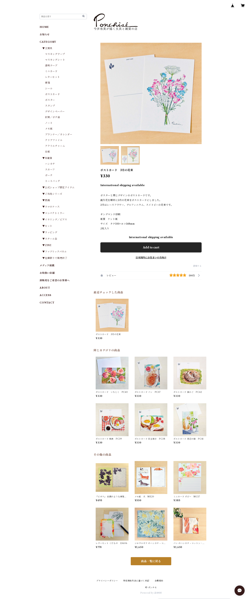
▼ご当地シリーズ (52, 193)
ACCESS (45, 295)
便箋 (47, 82)
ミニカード (51, 71)
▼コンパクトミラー (53, 213)
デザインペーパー (55, 111)
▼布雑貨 (47, 158)
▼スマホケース (51, 206)
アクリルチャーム (55, 145)
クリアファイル (54, 140)
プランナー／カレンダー (58, 134)
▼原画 (46, 200)
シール (48, 88)
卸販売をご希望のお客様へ (55, 280)
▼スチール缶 (49, 238)
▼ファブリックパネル (54, 251)
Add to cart (151, 247)
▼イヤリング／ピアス (54, 219)
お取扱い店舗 (47, 272)
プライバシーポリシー (107, 580)
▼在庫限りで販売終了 (54, 258)
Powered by (147, 593)
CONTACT (47, 302)
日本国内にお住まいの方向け (151, 257)
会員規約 (159, 580)
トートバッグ (52, 181)
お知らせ (45, 34)
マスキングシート (55, 59)
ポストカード (52, 94)
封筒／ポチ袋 (52, 117)
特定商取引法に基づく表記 (136, 580)
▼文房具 (48, 48)
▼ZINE (47, 245)
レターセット (52, 77)
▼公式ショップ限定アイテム (58, 187)
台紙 (47, 151)
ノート (48, 122)
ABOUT (45, 287)
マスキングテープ (55, 54)
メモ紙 (48, 128)
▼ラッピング (49, 232)
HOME (44, 27)
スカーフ (50, 169)
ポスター (50, 99)
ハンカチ (50, 163)
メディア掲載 (47, 265)
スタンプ (51, 105)
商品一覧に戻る (151, 561)
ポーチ (48, 175)
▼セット (47, 225)
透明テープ (51, 65)
